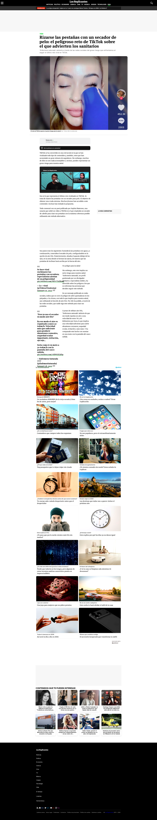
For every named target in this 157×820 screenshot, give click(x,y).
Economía (65, 4)
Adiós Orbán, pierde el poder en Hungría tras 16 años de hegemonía (89, 732)
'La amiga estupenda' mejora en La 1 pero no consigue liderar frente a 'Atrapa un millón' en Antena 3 (72, 8)
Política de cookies (85, 812)
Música (87, 4)
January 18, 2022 (44, 366)
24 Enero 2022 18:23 (51, 142)
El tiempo (39, 791)
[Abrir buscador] (151, 3)
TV (82, 4)
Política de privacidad (73, 812)
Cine (78, 4)
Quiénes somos (41, 812)
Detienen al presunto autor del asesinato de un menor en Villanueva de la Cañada (111, 732)
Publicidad (56, 812)
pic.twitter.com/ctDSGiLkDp (50, 354)
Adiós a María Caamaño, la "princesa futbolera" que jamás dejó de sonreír (89, 708)
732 (58, 808)
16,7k (47, 808)
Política (57, 4)
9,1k (53, 808)
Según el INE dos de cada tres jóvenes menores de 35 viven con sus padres (67, 708)
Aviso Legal (49, 812)
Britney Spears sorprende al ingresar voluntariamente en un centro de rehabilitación (67, 732)
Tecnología (101, 4)
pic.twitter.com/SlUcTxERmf (50, 281)
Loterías (39, 796)
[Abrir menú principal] (2, 3)
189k (42, 808)
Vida (109, 4)
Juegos (93, 4)
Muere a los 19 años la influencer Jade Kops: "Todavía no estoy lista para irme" (45, 708)
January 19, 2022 (44, 290)
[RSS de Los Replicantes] (37, 808)
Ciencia (73, 4)
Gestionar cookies (96, 812)
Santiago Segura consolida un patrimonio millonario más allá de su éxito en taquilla (111, 708)
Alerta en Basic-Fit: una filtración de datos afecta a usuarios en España (45, 732)
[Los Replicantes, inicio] (78, 1)
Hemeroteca (40, 801)
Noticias (49, 4)
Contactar (63, 812)
